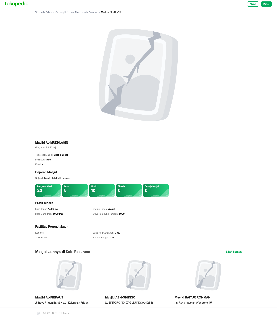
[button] (68, 280)
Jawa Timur (75, 12)
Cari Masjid (60, 12)
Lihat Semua (234, 251)
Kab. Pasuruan (90, 12)
